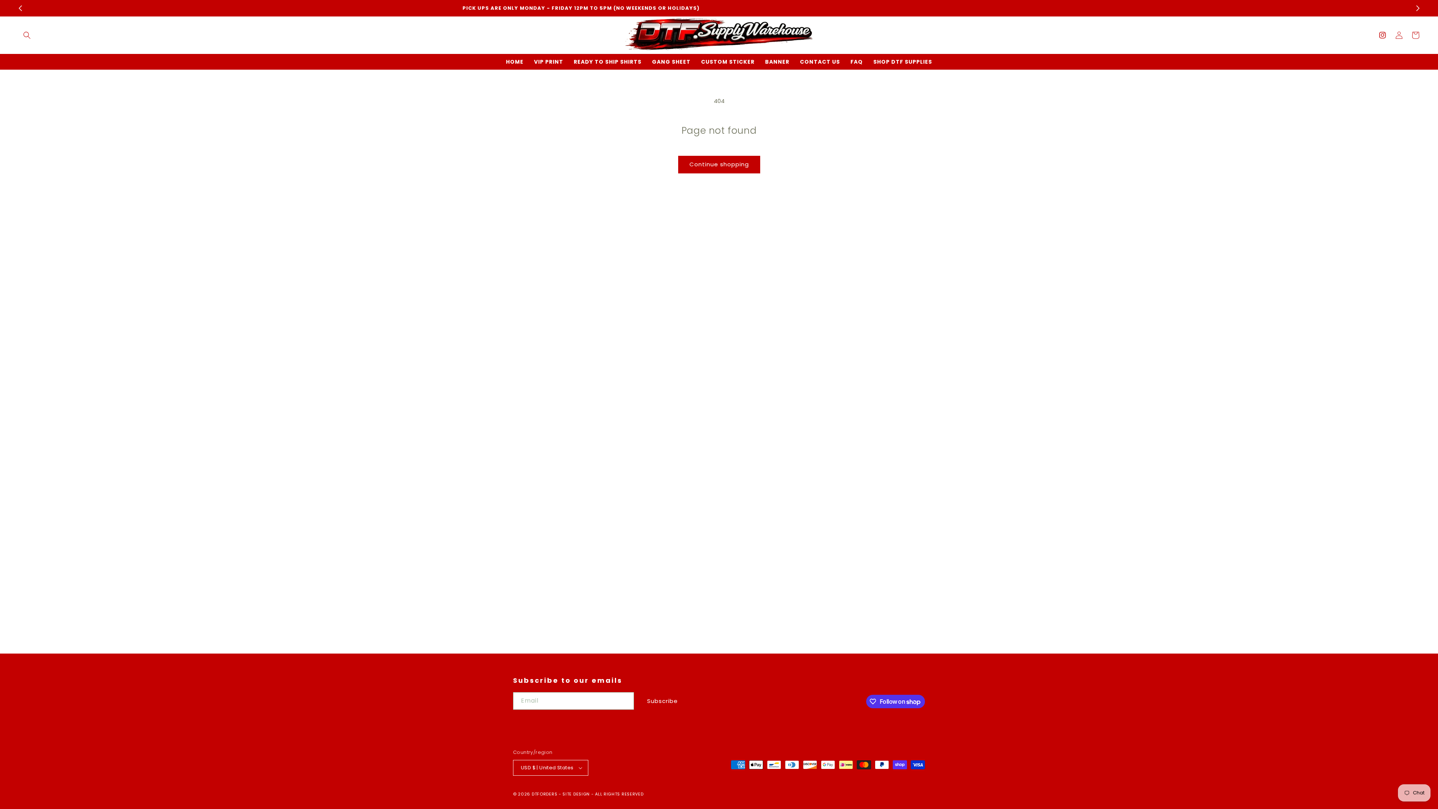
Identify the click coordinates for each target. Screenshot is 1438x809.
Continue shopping (719, 164)
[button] (27, 35)
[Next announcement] (1418, 8)
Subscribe (662, 701)
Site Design (576, 794)
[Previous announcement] (20, 8)
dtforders (544, 794)
